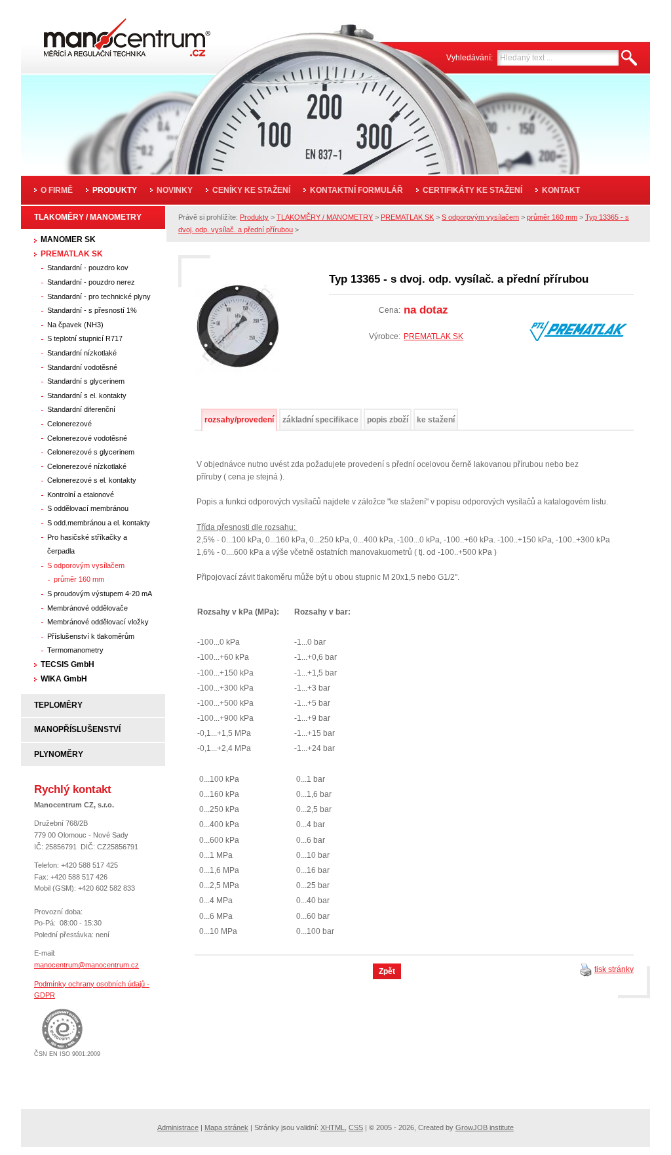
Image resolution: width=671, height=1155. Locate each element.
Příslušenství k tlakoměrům (90, 636)
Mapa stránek (226, 1127)
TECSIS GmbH (67, 664)
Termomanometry (75, 650)
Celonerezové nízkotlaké (86, 466)
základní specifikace (320, 419)
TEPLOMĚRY (58, 705)
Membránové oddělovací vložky (98, 622)
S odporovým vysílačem (86, 565)
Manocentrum (109, 34)
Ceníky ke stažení (251, 190)
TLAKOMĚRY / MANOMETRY (88, 217)
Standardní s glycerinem (86, 381)
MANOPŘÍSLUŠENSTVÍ (77, 729)
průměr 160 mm (79, 579)
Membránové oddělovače (87, 608)
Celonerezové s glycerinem (90, 452)
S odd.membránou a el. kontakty (98, 523)
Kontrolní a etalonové (80, 494)
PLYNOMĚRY (58, 754)
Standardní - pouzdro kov (87, 268)
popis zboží (387, 419)
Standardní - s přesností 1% (92, 310)
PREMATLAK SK (72, 253)
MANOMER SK (68, 239)
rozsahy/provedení (239, 419)
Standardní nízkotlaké (82, 353)
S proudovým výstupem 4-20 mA (99, 594)
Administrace (178, 1127)
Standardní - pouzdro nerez (91, 282)
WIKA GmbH (64, 678)
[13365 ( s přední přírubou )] (238, 330)
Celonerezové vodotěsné (87, 438)
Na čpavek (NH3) (75, 325)
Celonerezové (69, 424)
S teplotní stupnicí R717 (85, 338)
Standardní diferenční (81, 409)
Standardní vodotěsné (82, 367)
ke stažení (436, 419)
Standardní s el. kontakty (86, 395)
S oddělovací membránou (87, 508)
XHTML (332, 1127)
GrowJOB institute (484, 1127)
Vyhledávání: (469, 57)
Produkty (114, 190)
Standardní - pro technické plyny (99, 296)
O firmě (57, 190)
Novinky (175, 190)
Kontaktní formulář (356, 190)
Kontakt (561, 190)
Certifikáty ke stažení (472, 190)
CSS (356, 1127)
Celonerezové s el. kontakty (91, 480)
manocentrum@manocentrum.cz (86, 965)
